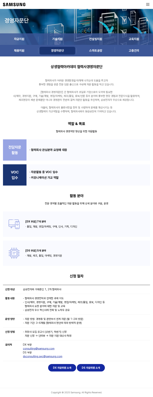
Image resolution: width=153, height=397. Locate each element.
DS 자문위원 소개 (91, 367)
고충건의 (134, 50)
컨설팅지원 (95, 39)
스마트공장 (95, 50)
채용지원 (19, 50)
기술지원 (57, 39)
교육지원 (134, 39)
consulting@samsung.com (38, 348)
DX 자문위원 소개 (62, 367)
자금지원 (19, 39)
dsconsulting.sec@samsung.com (42, 356)
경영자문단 (57, 50)
